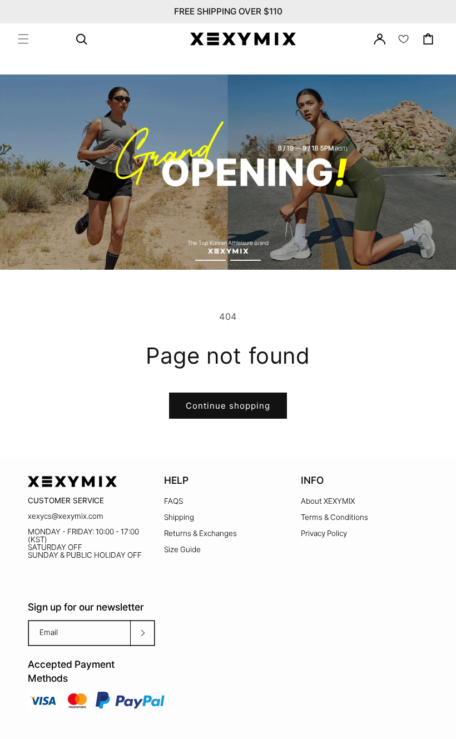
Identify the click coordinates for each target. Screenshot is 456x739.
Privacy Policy (324, 533)
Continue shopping (228, 405)
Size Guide (182, 549)
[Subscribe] (142, 633)
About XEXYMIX (328, 501)
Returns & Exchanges (200, 533)
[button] (23, 39)
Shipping (179, 517)
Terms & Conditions (334, 517)
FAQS (173, 501)
